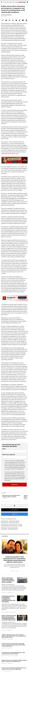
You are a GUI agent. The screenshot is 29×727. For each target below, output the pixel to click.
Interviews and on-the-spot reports (9, 525)
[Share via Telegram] (12, 20)
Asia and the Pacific (13, 528)
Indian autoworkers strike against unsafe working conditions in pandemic (11, 496)
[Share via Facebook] (3, 20)
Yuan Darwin (3, 14)
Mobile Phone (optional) (8, 454)
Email (3, 448)
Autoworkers (4, 521)
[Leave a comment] (22, 20)
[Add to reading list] (26, 20)
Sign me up (14, 484)
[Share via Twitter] (6, 20)
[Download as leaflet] (19, 20)
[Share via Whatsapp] (9, 20)
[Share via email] (16, 20)
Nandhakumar (9, 14)
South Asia (4, 528)
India (20, 525)
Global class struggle (14, 521)
